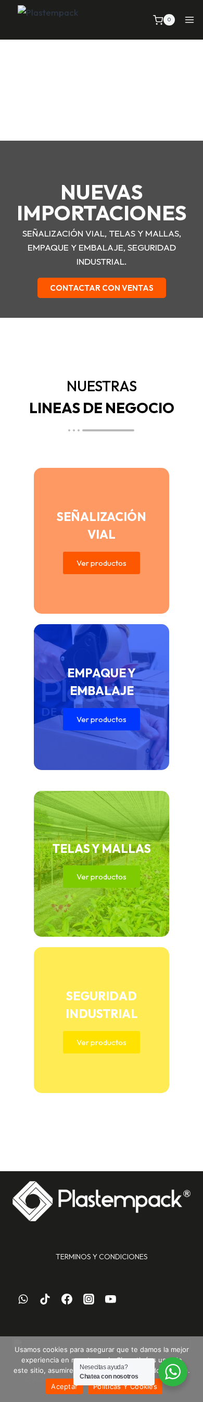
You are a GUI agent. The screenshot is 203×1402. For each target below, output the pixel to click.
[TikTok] (45, 1299)
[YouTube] (110, 1299)
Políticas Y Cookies (125, 1386)
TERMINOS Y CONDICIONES (102, 1256)
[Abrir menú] (189, 20)
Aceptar (64, 1386)
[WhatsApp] (23, 1299)
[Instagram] (88, 1299)
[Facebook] (67, 1299)
